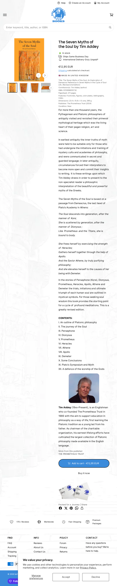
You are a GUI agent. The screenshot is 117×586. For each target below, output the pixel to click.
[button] (5, 15)
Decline (96, 577)
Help (63, 3)
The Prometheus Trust (71, 454)
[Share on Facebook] (60, 508)
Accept (66, 577)
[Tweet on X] (66, 508)
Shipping (62, 70)
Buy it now (84, 473)
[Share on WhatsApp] (77, 508)
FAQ (10, 543)
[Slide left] (38, 75)
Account (12, 547)
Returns (63, 551)
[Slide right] (44, 75)
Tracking (12, 556)
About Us (38, 547)
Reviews (38, 543)
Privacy (63, 547)
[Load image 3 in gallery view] (34, 88)
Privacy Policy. (88, 567)
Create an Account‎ (81, 3)
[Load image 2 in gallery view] (23, 88)
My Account (103, 3)
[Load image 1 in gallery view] (12, 88)
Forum (63, 543)
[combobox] (58, 27)
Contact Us (39, 551)
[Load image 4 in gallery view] (46, 88)
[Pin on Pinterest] (71, 508)
